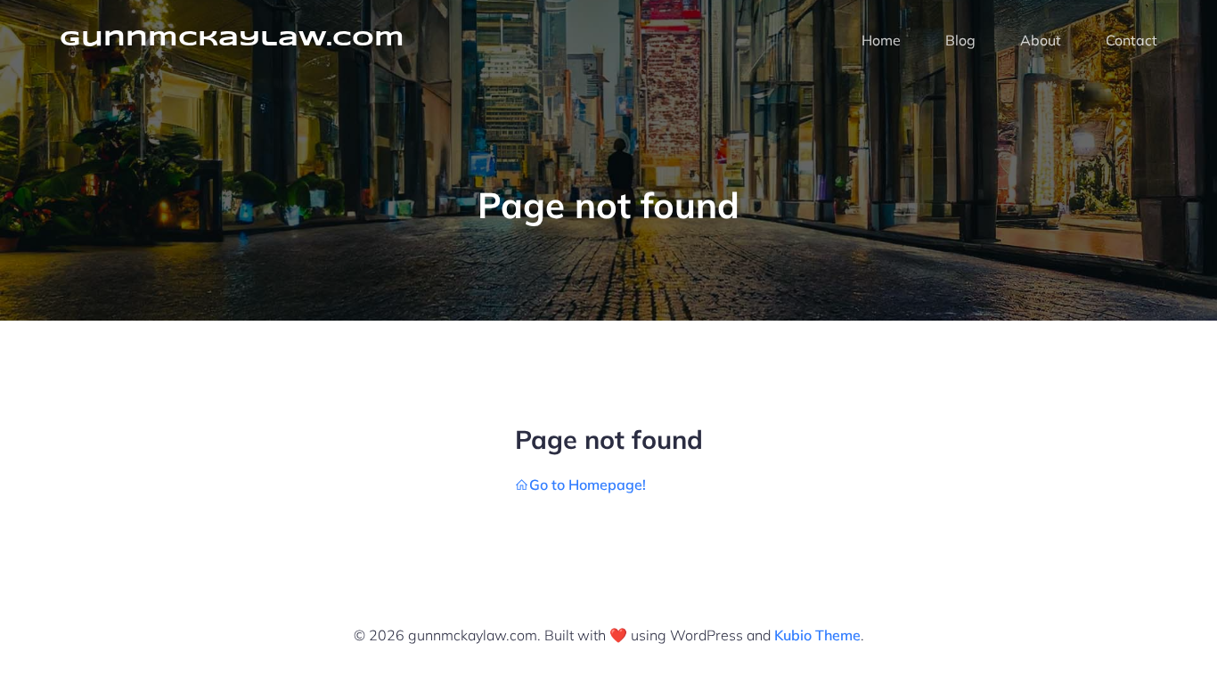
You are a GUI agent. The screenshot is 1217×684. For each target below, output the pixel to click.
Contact (1131, 40)
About (1040, 40)
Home (881, 40)
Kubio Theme (817, 635)
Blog (960, 40)
